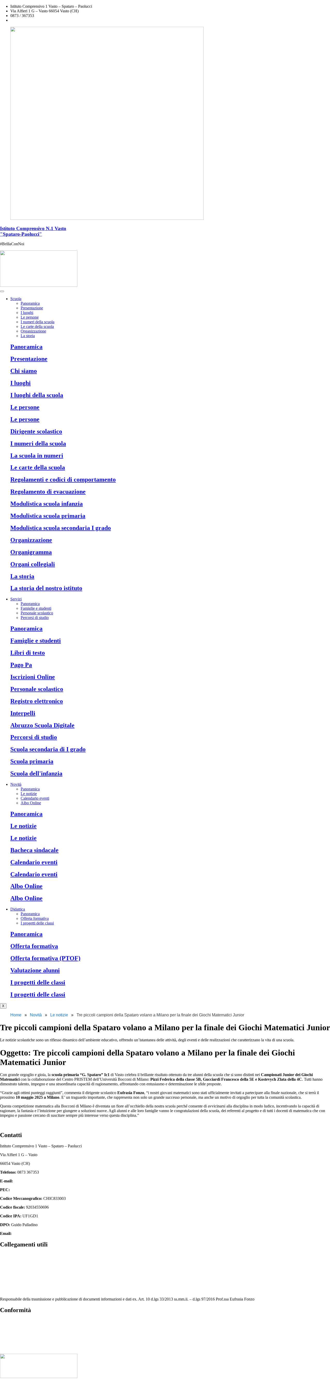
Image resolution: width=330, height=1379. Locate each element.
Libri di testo (27, 652)
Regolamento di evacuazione (48, 491)
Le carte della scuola (37, 326)
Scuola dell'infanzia (36, 773)
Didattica (17, 909)
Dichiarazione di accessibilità (23, 1330)
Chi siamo (23, 371)
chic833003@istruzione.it (31, 20)
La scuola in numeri (36, 455)
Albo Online (31, 803)
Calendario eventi (35, 798)
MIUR (5, 1255)
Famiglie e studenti (36, 608)
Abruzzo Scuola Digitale (42, 725)
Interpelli (22, 713)
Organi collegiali (32, 564)
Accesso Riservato (15, 1347)
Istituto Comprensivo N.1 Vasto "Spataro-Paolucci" (33, 231)
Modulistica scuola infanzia (46, 503)
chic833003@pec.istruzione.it (35, 1190)
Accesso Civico (13, 1264)
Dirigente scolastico (36, 431)
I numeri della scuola (37, 322)
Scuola (15, 298)
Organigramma (31, 552)
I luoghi (27, 312)
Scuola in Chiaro (13, 1290)
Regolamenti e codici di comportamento (63, 479)
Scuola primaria (31, 761)
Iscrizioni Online (32, 677)
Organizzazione (33, 331)
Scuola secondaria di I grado (48, 749)
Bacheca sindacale (34, 850)
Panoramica (30, 303)
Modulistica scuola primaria (47, 515)
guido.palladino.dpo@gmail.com (39, 1233)
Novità (15, 784)
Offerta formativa (35, 918)
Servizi (16, 599)
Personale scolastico (37, 613)
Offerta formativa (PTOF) (45, 958)
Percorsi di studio (35, 617)
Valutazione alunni (35, 970)
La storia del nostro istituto (46, 588)
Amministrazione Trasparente (24, 1273)
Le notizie (29, 793)
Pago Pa (21, 664)
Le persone (30, 317)
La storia (28, 336)
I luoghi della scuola (36, 395)
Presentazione (32, 308)
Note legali (9, 1338)
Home (15, 1015)
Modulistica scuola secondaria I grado (60, 528)
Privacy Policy (12, 1321)
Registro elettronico (36, 701)
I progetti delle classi (37, 923)
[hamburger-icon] (2, 291)
